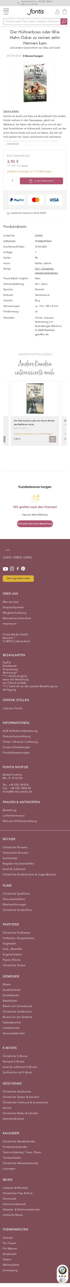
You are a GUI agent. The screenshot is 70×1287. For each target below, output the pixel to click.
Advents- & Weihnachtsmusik (21, 1209)
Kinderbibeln (11, 995)
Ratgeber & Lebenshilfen (18, 864)
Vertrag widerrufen (18, 578)
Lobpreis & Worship (15, 1188)
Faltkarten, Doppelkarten (18, 938)
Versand (24, 166)
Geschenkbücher (13, 1119)
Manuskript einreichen (17, 618)
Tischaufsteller (12, 1158)
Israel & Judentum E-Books (20, 1067)
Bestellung (9, 810)
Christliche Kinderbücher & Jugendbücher (29, 874)
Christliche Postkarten (16, 933)
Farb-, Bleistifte (12, 949)
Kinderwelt (9, 1254)
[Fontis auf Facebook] (18, 569)
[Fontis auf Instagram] (12, 569)
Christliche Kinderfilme (17, 910)
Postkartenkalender (15, 1147)
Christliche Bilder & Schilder (20, 1113)
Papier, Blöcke (12, 960)
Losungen (9, 1169)
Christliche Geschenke (17, 1091)
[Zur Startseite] (7, 551)
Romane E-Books (13, 1061)
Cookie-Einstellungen (16, 747)
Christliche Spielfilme (16, 894)
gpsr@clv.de (42, 334)
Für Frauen (9, 1243)
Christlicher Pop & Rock (18, 1193)
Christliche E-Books (15, 1056)
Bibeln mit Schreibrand (17, 1006)
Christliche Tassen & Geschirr (21, 1097)
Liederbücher (11, 1028)
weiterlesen (13, 144)
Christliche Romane (15, 847)
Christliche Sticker (14, 965)
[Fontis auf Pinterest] (23, 569)
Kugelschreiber (12, 954)
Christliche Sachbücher (17, 1012)
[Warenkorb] (64, 11)
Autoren (8, 1238)
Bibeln (7, 984)
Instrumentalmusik (14, 1204)
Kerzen (7, 1108)
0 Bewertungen (33, 56)
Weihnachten (11, 1265)
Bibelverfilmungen (14, 904)
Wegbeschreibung (14, 613)
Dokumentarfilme (14, 899)
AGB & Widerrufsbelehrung (20, 731)
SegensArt (9, 943)
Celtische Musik (13, 1215)
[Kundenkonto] (57, 11)
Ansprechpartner (13, 607)
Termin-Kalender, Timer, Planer (22, 1152)
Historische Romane (15, 853)
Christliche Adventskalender (20, 1163)
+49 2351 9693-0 (45, 2)
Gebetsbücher (12, 1022)
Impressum (10, 624)
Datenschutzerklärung (16, 736)
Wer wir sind (10, 602)
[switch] (62, 1280)
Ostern (7, 1259)
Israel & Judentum (14, 869)
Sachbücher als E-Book (17, 1072)
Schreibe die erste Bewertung (35, 523)
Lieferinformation (14, 815)
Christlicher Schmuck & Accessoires (25, 1102)
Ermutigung (10, 1270)
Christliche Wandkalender (19, 1141)
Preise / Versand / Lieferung (20, 742)
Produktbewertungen (16, 753)
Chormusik (9, 1199)
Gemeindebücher (14, 1033)
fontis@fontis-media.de (17, 792)
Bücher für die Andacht (17, 1017)
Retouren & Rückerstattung (20, 821)
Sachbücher (10, 858)
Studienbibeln (12, 990)
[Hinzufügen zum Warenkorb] (52, 439)
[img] (8, 55)
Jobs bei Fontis (12, 708)
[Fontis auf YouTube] (5, 569)
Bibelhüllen (10, 1001)
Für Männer (10, 1248)
